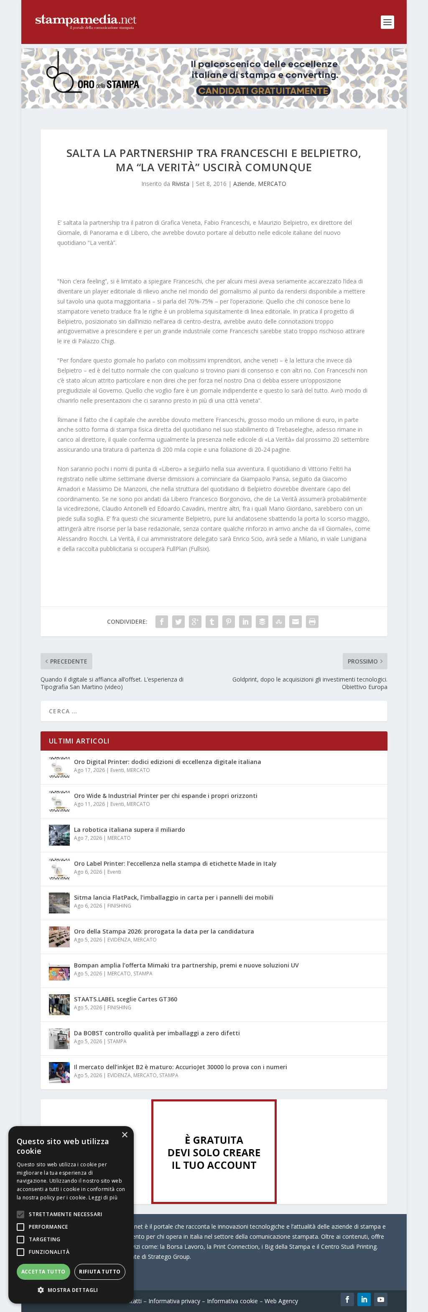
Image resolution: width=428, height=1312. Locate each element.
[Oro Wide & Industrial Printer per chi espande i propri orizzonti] (59, 801)
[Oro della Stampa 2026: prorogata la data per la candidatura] (59, 936)
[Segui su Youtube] (380, 1299)
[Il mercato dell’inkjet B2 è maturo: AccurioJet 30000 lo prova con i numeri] (59, 1072)
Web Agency (281, 1301)
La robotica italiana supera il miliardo (129, 830)
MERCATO (272, 184)
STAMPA (143, 973)
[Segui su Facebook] (347, 1299)
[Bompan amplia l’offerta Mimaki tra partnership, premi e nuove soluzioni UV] (59, 970)
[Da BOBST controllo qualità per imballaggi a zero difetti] (59, 1038)
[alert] (71, 1215)
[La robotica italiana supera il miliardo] (59, 835)
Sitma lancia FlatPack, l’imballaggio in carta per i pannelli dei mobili (173, 897)
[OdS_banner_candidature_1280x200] (214, 106)
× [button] (124, 1135)
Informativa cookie (232, 1301)
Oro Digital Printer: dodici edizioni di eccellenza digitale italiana (167, 762)
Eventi (117, 770)
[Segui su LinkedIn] (364, 1299)
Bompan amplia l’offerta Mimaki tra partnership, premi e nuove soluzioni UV (186, 965)
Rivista (180, 184)
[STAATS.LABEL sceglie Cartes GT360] (59, 1004)
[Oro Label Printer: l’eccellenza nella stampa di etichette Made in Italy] (59, 869)
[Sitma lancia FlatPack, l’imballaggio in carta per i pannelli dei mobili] (59, 903)
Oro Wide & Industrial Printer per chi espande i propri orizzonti (165, 796)
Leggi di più (103, 1197)
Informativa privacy (174, 1301)
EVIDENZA (119, 939)
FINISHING (119, 905)
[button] (71, 1290)
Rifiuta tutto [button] (99, 1271)
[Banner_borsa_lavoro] (214, 1202)
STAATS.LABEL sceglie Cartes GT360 (125, 999)
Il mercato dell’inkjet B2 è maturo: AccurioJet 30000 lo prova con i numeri (180, 1067)
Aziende (244, 184)
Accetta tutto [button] (43, 1271)
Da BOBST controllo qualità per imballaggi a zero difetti (157, 1033)
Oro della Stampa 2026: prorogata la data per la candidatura (164, 931)
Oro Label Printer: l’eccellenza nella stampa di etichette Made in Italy (175, 863)
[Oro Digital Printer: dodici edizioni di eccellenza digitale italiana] (59, 767)
